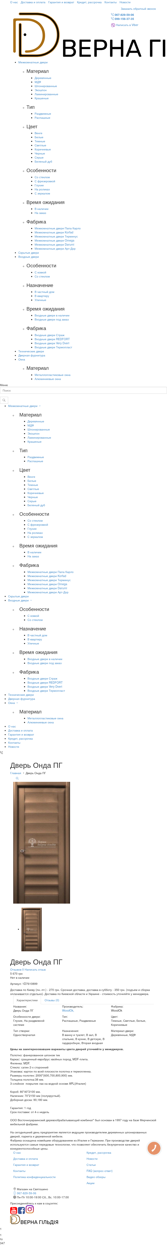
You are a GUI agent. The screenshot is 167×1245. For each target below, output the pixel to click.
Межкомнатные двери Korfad (54, 232)
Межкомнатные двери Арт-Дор (55, 248)
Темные (40, 141)
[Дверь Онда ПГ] (31, 929)
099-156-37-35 (124, 19)
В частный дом (44, 292)
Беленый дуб (43, 161)
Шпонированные (46, 86)
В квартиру (42, 296)
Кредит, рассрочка (89, 2)
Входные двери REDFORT (52, 339)
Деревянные (43, 78)
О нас (14, 2)
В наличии (41, 209)
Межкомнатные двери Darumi (54, 244)
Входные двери (28, 257)
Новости (125, 2)
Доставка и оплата (33, 2)
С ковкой (40, 272)
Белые (39, 137)
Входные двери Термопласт (53, 347)
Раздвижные (43, 113)
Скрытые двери (28, 252)
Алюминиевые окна (48, 379)
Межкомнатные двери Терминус (56, 236)
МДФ (38, 82)
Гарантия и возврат (61, 2)
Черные (40, 153)
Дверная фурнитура (31, 355)
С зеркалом (42, 193)
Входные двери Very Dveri (52, 343)
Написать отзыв (35, 969)
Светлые (40, 145)
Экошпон (41, 90)
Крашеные (42, 98)
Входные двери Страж (49, 335)
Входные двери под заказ (52, 319)
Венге (38, 133)
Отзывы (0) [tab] (52, 1000)
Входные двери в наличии (52, 315)
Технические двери (31, 351)
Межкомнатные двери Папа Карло (58, 228)
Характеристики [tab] (27, 1000)
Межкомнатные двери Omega (54, 240)
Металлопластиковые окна (52, 375)
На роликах (42, 189)
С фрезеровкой (45, 181)
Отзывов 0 (17, 969)
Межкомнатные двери (33, 62)
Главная (15, 773)
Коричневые (43, 149)
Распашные (42, 117)
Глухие (39, 185)
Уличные (40, 300)
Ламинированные (46, 94)
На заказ (40, 213)
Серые (39, 157)
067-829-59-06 (124, 15)
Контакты (110, 2)
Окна (21, 359)
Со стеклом (42, 177)
